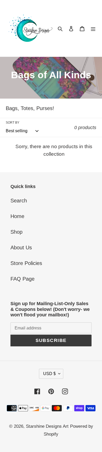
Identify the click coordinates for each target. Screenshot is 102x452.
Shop (16, 232)
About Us (21, 247)
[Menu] (93, 28)
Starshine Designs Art (47, 426)
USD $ (49, 373)
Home (17, 216)
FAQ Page (22, 279)
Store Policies (26, 263)
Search (18, 200)
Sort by (12, 122)
